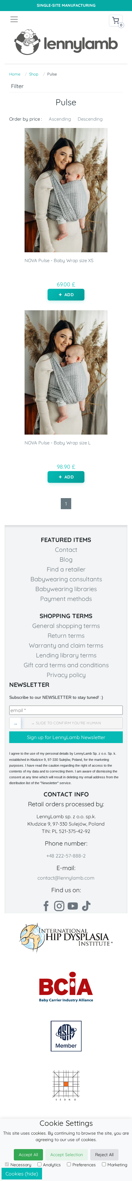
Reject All (104, 1154)
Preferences (84, 1164)
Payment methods (66, 598)
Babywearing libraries (66, 589)
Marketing (117, 1164)
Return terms (66, 635)
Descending (90, 119)
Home (14, 74)
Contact (66, 549)
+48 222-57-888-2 (66, 856)
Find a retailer (66, 569)
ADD (68, 294)
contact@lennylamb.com (66, 878)
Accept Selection (66, 1154)
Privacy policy (66, 675)
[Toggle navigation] (38, 19)
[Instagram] (59, 906)
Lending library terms (66, 655)
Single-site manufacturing (66, 5)
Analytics (52, 1164)
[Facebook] (46, 906)
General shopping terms (66, 625)
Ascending (60, 119)
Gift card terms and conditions (66, 665)
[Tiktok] (86, 906)
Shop (33, 74)
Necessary (20, 1164)
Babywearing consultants (66, 579)
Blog (66, 559)
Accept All (28, 1154)
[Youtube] (73, 906)
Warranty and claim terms (66, 645)
